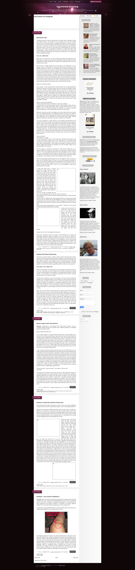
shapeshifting (45, 312)
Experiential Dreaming (67, 6)
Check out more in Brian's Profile (87, 272)
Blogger (96, 311)
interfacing (57, 485)
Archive (89, 15)
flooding (44, 485)
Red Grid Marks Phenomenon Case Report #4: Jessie (93, 55)
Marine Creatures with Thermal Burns (47, 323)
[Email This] (69, 247)
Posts (83, 319)
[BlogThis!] (71, 247)
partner (72, 311)
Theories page (46, 405)
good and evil (48, 248)
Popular (83, 15)
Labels (97, 15)
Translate (90, 282)
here (43, 133)
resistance (60, 248)
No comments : (65, 246)
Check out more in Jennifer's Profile (88, 200)
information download (40, 391)
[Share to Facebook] (74, 247)
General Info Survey (92, 141)
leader (62, 311)
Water (55, 391)
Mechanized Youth (42, 37)
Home (51, 1)
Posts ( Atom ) (44, 560)
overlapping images (67, 311)
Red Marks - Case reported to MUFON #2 (48, 496)
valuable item (51, 391)
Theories (59, 1)
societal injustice (65, 248)
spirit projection (62, 312)
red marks (46, 391)
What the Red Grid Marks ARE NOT (93, 34)
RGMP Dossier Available (89, 98)
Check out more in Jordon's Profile (87, 232)
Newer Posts (37, 557)
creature (40, 485)
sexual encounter (40, 312)
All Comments (85, 321)
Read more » (72, 551)
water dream (61, 444)
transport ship (39, 249)
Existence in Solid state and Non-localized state (50, 402)
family (49, 311)
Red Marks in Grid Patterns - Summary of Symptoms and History (94, 25)
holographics (58, 311)
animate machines (42, 248)
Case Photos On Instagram (43, 16)
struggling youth (71, 248)
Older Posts (75, 557)
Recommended (77, 1)
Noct (44, 566)
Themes (71, 1)
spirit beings (57, 312)
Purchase (91, 93)
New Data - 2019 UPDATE (89, 79)
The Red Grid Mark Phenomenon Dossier (90, 127)
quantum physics (62, 485)
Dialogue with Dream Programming (46, 254)
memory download (54, 248)
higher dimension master (50, 485)
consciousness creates (43, 311)
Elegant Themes (62, 565)
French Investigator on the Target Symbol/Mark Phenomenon (94, 65)
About (55, 1)
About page (56, 406)
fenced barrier (52, 311)
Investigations (65, 1)
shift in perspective (51, 312)
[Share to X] (73, 247)
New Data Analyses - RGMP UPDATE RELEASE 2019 (90, 88)
